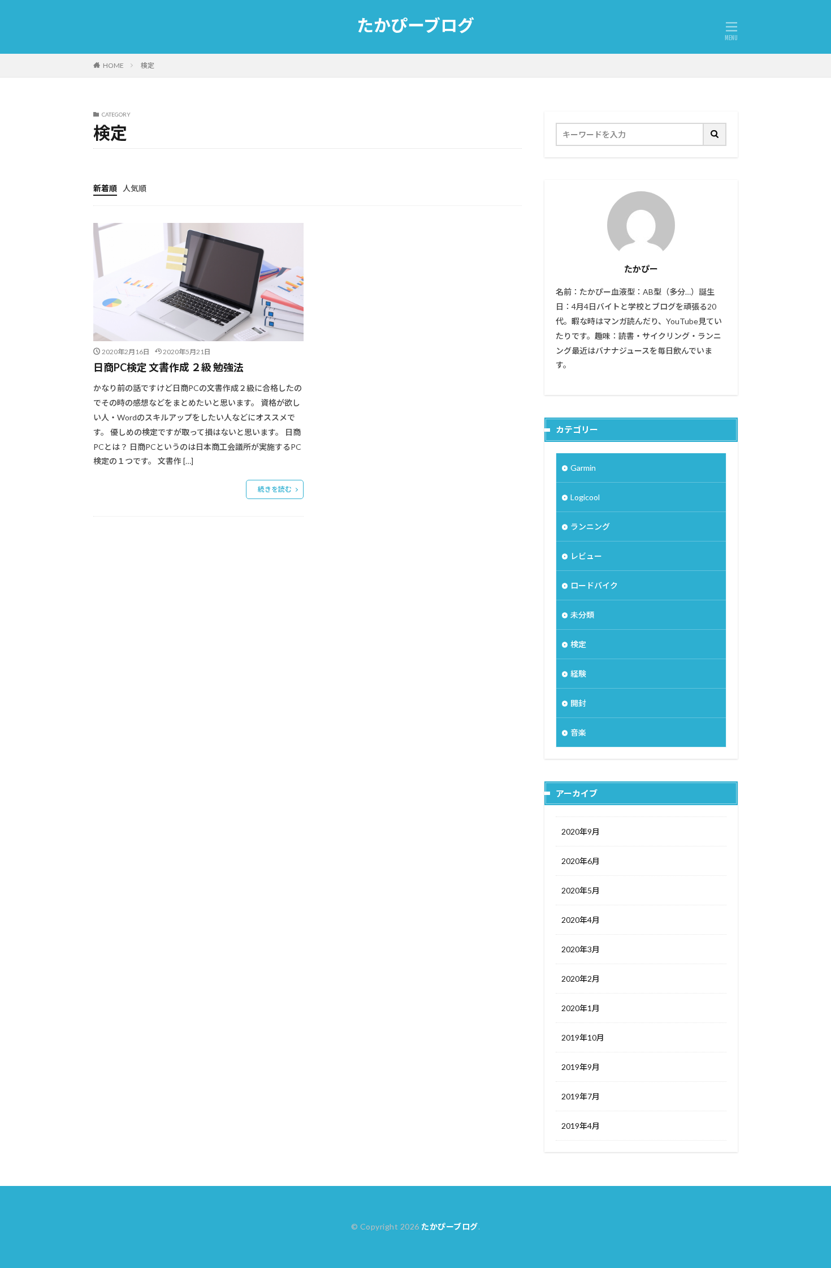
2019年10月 (582, 1037)
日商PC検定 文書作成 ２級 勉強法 (168, 367)
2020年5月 (580, 890)
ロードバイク (594, 585)
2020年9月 (580, 831)
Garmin (583, 467)
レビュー (586, 556)
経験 (578, 673)
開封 (578, 703)
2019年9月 (580, 1067)
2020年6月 (580, 861)
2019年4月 (580, 1126)
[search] (715, 134)
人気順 (134, 188)
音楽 (578, 732)
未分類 (582, 615)
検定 (147, 65)
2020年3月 (580, 949)
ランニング (590, 526)
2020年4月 (580, 920)
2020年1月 (580, 1008)
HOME (113, 65)
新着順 (105, 188)
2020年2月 (580, 978)
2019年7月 (580, 1096)
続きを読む (275, 489)
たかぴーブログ (415, 25)
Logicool (585, 497)
